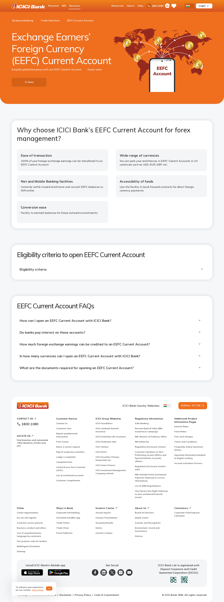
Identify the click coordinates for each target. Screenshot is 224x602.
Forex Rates (180, 431)
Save (31, 82)
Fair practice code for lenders (32, 541)
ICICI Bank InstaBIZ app (68, 517)
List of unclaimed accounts (70, 475)
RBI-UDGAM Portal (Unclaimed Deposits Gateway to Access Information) (150, 477)
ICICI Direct (101, 452)
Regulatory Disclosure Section (150, 447)
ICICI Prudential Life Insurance (111, 436)
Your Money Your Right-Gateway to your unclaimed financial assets (151, 494)
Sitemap (21, 551)
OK (49, 588)
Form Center (62, 441)
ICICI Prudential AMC (106, 441)
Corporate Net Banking (68, 512)
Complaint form (64, 462)
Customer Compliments (68, 480)
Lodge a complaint (66, 457)
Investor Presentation (107, 517)
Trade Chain (62, 528)
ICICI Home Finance (105, 465)
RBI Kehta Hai (142, 441)
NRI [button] (64, 5)
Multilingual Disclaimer (28, 546)
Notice (99, 528)
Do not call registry (26, 517)
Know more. (38, 590)
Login (202, 5)
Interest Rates (181, 426)
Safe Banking (142, 423)
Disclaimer (65, 594)
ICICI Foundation (104, 423)
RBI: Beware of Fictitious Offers (151, 436)
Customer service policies (30, 523)
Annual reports (103, 512)
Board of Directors (144, 512)
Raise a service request (68, 447)
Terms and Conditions (185, 441)
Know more (95, 69)
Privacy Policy (83, 594)
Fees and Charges (183, 436)
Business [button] (74, 5)
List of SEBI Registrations (148, 486)
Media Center (141, 517)
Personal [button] (53, 5)
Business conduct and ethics (31, 528)
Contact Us (62, 423)
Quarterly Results (104, 523)
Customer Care (63, 428)
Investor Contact (104, 533)
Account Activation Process (188, 463)
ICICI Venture (102, 447)
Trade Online (63, 523)
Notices (139, 536)
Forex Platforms (64, 533)
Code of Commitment (106, 594)
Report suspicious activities (70, 452)
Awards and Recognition (148, 523)
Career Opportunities (27, 512)
